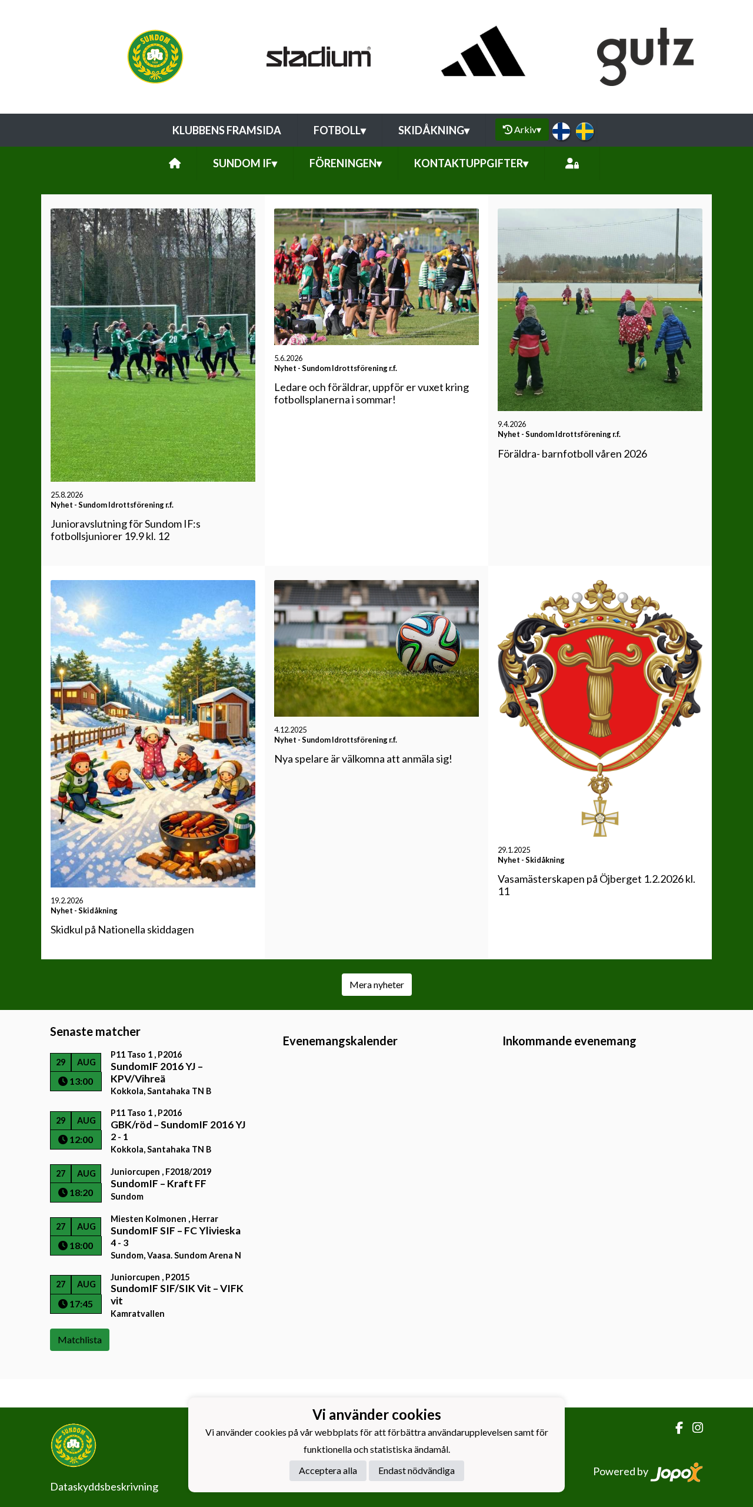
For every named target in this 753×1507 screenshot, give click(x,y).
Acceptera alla (328, 1470)
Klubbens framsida (226, 130)
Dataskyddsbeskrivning (104, 1486)
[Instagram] (693, 1428)
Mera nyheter (376, 984)
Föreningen (345, 163)
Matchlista (80, 1339)
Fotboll (340, 130)
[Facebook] (674, 1428)
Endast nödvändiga (416, 1470)
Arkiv (527, 129)
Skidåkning (433, 130)
